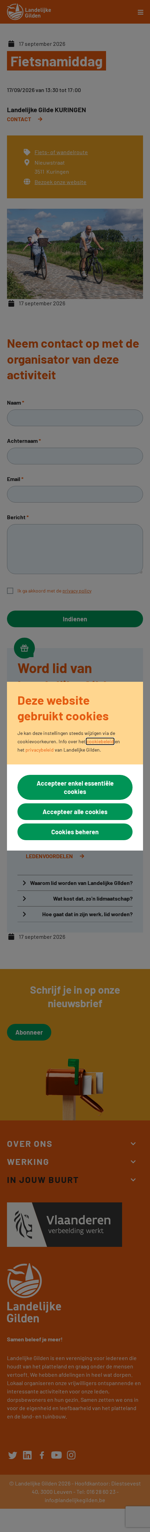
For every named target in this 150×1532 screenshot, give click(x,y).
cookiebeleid (100, 741)
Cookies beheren (75, 832)
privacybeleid (39, 750)
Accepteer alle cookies (75, 811)
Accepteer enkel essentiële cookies (75, 787)
